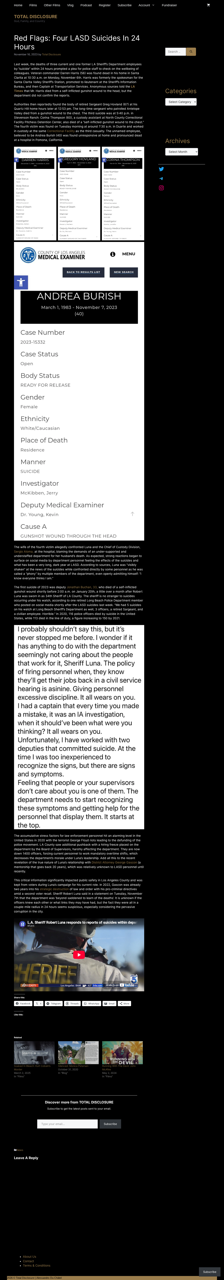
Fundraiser (169, 5)
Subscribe (125, 5)
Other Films (52, 5)
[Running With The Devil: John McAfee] (122, 1052)
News (19, 1149)
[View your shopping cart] (208, 5)
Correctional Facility (61, 131)
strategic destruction (54, 889)
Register (105, 5)
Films (33, 5)
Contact (28, 1261)
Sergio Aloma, (24, 551)
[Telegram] (161, 178)
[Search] (191, 52)
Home (18, 5)
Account (144, 5)
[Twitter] (161, 169)
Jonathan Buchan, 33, (82, 587)
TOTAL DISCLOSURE (35, 16)
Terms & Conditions (36, 1265)
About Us (29, 1256)
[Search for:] (175, 52)
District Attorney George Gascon (114, 862)
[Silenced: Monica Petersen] (78, 1052)
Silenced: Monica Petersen (73, 1065)
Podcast (86, 5)
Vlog (70, 5)
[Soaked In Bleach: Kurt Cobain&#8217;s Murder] (34, 1052)
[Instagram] (161, 188)
